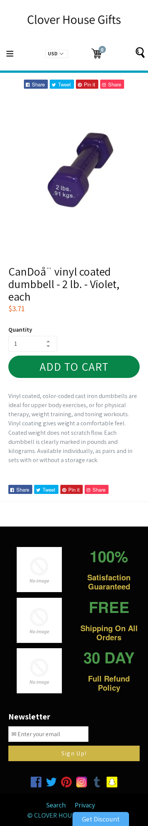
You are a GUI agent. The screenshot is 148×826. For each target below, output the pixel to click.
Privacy (85, 805)
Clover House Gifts (66, 815)
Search (56, 805)
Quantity (20, 329)
